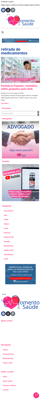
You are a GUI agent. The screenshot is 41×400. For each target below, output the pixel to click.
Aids (5, 215)
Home (5, 376)
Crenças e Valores (9, 385)
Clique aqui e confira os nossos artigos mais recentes (20, 5)
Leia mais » (5, 103)
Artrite (6, 219)
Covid (6, 228)
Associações (8, 211)
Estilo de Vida (9, 237)
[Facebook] (3, 10)
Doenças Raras (8, 354)
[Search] (38, 113)
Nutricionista (8, 246)
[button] (20, 28)
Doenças (7, 233)
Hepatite (7, 241)
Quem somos (7, 381)
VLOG (6, 259)
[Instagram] (8, 10)
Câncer (6, 224)
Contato (6, 390)
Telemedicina (8, 254)
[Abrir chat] (36, 395)
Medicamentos (8, 358)
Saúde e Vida (8, 250)
